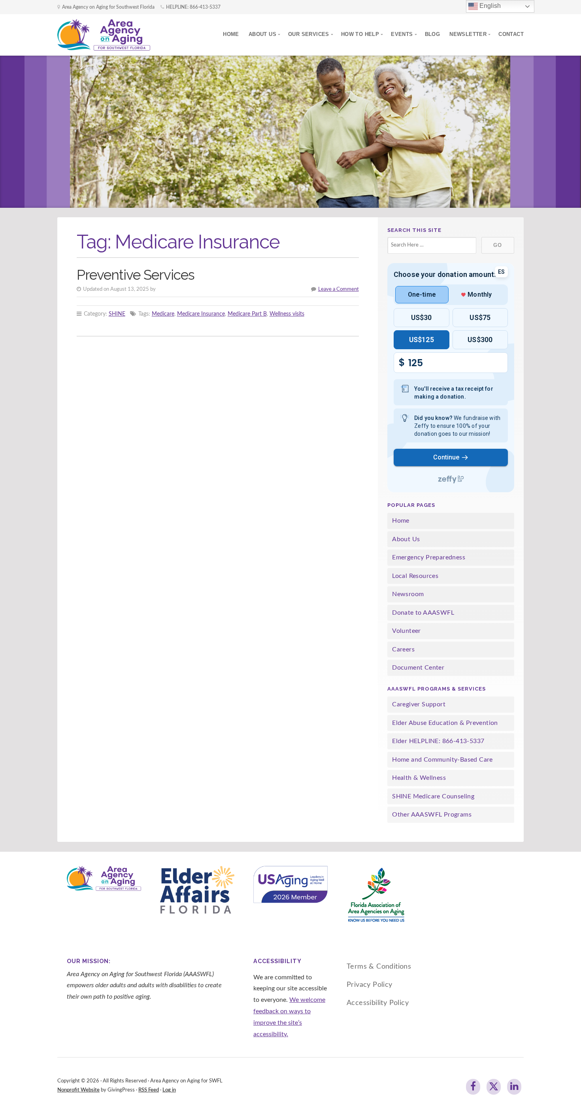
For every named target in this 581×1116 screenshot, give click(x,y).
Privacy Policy (369, 984)
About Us (262, 34)
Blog (432, 34)
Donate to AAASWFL (423, 613)
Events (402, 34)
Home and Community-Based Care (442, 760)
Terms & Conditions (379, 966)
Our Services (308, 34)
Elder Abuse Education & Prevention (445, 723)
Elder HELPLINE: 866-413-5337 (438, 741)
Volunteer (406, 631)
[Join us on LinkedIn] (514, 1087)
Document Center (418, 667)
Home (231, 34)
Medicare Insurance (201, 314)
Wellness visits (287, 314)
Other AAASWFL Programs (432, 814)
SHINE (117, 314)
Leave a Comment (338, 289)
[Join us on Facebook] (473, 1087)
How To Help (360, 34)
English (489, 5)
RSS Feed (148, 1090)
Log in (169, 1090)
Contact (511, 34)
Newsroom (408, 594)
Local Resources (415, 576)
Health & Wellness (419, 778)
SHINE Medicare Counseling (433, 796)
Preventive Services (135, 275)
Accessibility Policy (378, 1002)
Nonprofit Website (78, 1090)
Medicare (163, 314)
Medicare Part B (247, 314)
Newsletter (468, 34)
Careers (403, 649)
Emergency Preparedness (428, 557)
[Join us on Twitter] (494, 1087)
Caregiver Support (418, 704)
